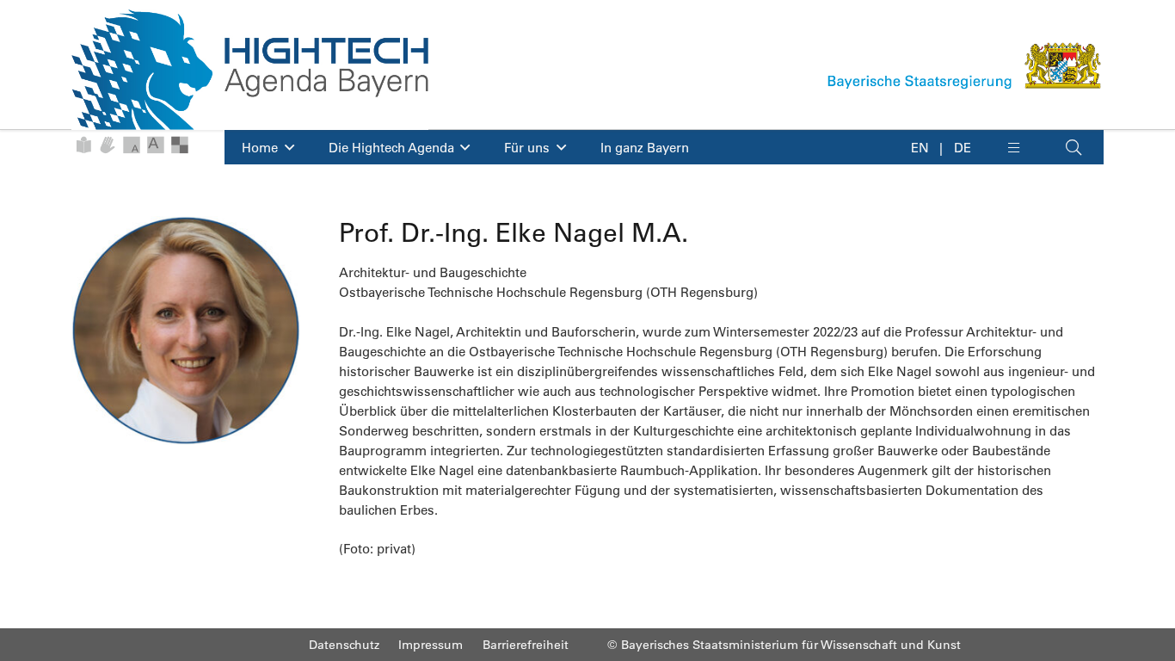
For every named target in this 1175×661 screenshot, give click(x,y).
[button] (1025, 147)
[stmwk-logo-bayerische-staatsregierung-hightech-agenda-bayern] (965, 65)
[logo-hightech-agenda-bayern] (249, 69)
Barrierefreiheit (526, 644)
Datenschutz (344, 644)
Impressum (430, 644)
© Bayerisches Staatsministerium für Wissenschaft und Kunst (784, 644)
